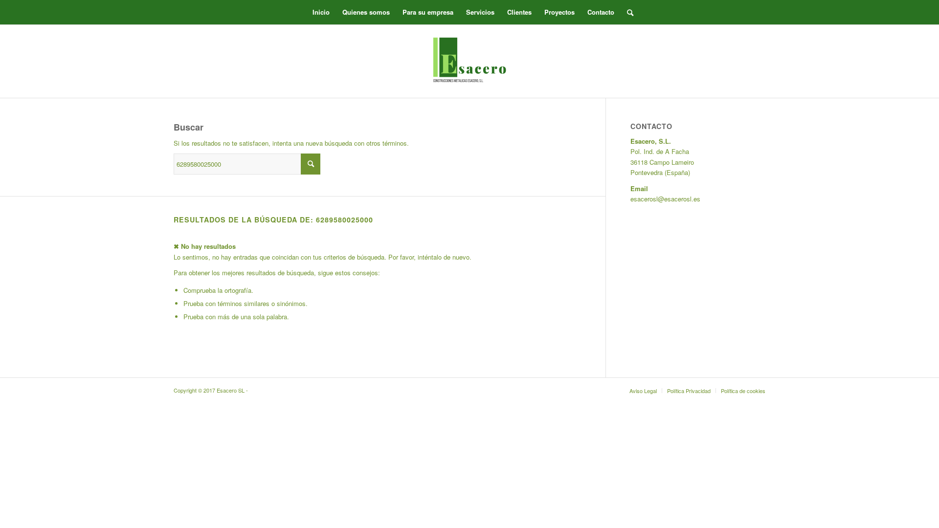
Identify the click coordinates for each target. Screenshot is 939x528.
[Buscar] (627, 12)
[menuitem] (321, 12)
